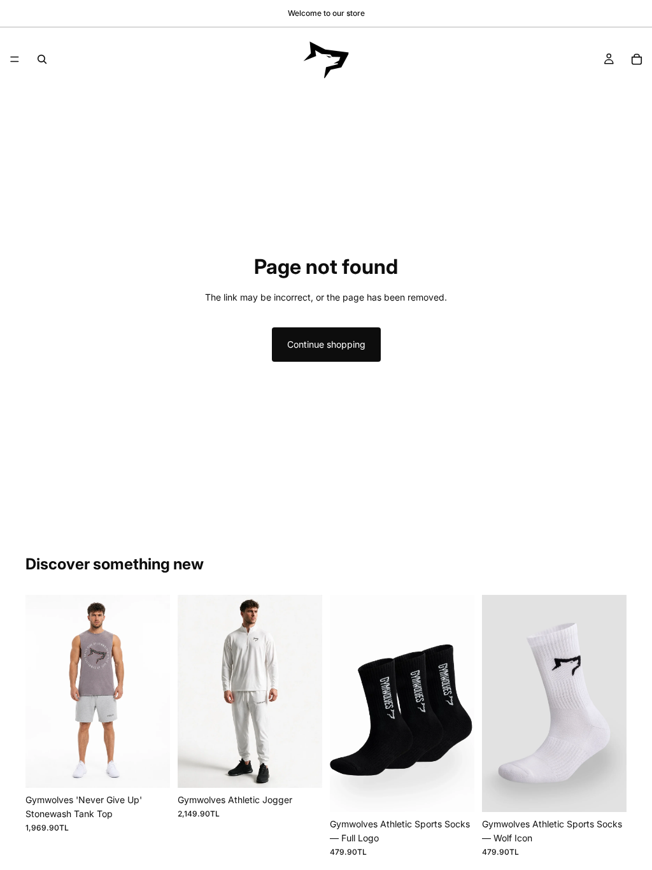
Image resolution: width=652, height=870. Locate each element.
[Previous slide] (39, 691)
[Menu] (14, 59)
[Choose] (150, 768)
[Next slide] (156, 691)
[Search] (42, 59)
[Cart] (637, 59)
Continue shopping (326, 344)
